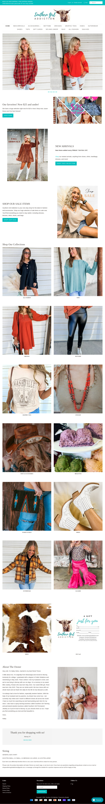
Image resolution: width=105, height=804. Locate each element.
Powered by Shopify (63, 797)
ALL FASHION (74, 29)
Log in (69, 2)
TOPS (28, 29)
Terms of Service (6, 792)
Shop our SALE (10, 220)
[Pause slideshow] (102, 92)
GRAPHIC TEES (71, 26)
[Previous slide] (44, 92)
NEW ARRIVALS (19, 26)
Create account (78, 2)
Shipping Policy (6, 786)
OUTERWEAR (93, 26)
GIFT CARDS (38, 29)
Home (7, 26)
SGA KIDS (85, 29)
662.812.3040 (27, 740)
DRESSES (58, 26)
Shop (57, 156)
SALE (63, 29)
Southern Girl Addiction (52, 797)
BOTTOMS (47, 26)
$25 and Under (52, 29)
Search (4, 783)
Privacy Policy (6, 790)
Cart (86, 2)
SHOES (19, 29)
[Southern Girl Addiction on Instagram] (74, 784)
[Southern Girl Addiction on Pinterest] (72, 784)
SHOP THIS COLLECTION (66, 163)
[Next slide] (60, 92)
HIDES (82, 26)
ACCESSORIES (34, 26)
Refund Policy (6, 788)
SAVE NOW (8, 115)
